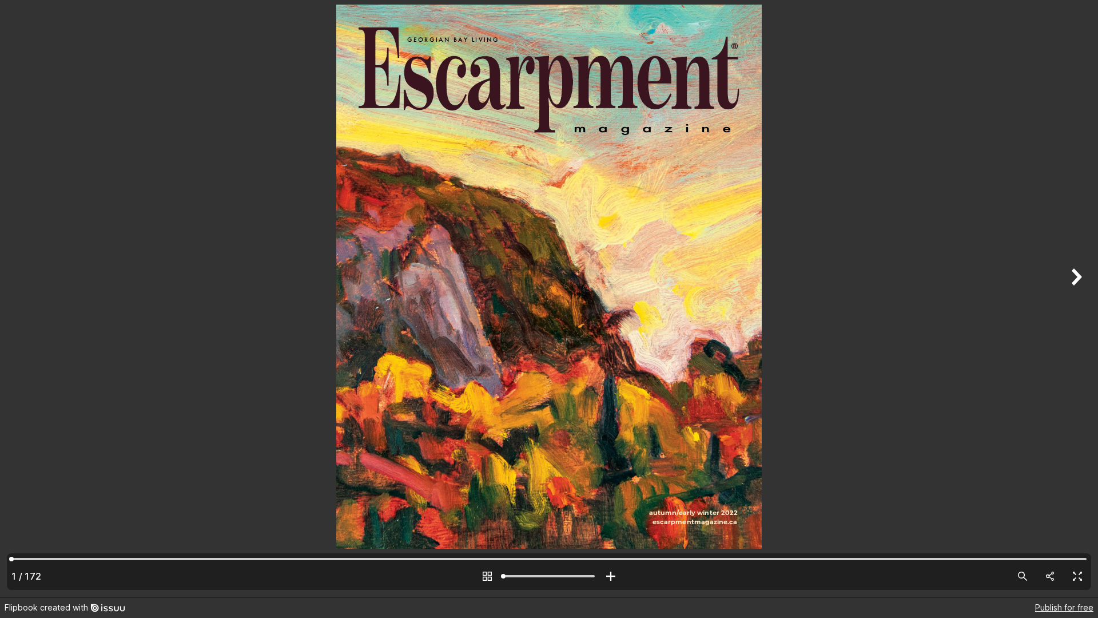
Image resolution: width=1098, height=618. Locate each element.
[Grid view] (487, 576)
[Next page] (1075, 298)
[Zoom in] (610, 576)
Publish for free (1064, 607)
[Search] (1022, 576)
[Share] (1050, 576)
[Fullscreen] (1077, 576)
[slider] (549, 576)
